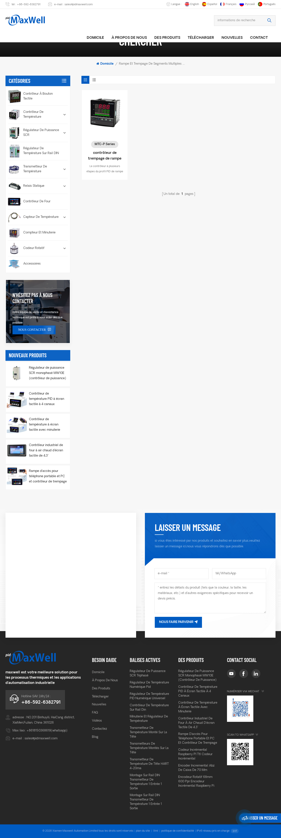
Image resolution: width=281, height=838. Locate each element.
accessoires (32, 263)
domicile (95, 38)
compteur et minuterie (39, 232)
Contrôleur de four (36, 201)
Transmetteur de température (35, 169)
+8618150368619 (38, 730)
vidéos (97, 720)
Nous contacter (32, 329)
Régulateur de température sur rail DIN (41, 151)
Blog (95, 737)
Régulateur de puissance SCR (41, 133)
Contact (259, 38)
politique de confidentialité (177, 831)
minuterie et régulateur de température (149, 719)
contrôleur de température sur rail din (149, 708)
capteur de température (41, 217)
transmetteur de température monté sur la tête (148, 732)
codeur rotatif (33, 248)
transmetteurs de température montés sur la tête (149, 748)
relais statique (33, 186)
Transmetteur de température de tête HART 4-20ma (149, 764)
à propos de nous (129, 38)
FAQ (95, 712)
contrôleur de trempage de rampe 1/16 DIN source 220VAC (104, 156)
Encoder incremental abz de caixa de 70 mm (196, 768)
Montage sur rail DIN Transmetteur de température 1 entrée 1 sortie (146, 782)
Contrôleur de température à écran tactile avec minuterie (44, 425)
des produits (167, 38)
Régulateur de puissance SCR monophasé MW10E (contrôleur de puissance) (47, 373)
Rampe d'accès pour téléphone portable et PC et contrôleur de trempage (48, 476)
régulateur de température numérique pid (149, 685)
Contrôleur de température (33, 114)
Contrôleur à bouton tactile (38, 96)
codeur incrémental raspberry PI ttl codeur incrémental (195, 754)
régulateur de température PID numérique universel (149, 696)
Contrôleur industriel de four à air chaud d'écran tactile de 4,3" (46, 450)
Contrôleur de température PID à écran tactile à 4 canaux (46, 399)
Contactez (99, 729)
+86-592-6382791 (29, 4)
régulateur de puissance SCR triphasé (148, 673)
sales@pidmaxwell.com (79, 4)
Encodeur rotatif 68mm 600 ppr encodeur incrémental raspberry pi (196, 782)
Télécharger (201, 38)
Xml (155, 831)
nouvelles (232, 38)
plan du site (143, 831)
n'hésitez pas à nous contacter (32, 298)
